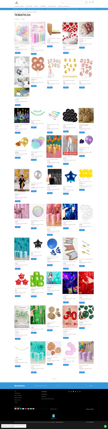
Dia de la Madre (29, 6)
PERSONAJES (29, 12)
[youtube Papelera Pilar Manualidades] (73, 391)
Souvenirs (36, 6)
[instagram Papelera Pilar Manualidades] (69, 391)
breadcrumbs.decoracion (21, 12)
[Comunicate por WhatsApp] (105, 426)
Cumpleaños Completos (19, 6)
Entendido (12, 426)
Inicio (15, 12)
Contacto (16, 402)
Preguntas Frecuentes (18, 397)
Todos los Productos (18, 395)
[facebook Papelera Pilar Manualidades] (71, 391)
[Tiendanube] (90, 422)
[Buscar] (86, 2)
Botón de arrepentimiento (59, 422)
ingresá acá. (53, 422)
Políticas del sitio (17, 399)
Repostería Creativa (52, 6)
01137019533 (43, 396)
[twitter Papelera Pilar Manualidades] (77, 391)
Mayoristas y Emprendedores (64, 6)
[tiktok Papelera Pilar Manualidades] (75, 391)
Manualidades (43, 6)
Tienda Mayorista (17, 393)
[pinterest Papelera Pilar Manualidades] (79, 391)
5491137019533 (44, 394)
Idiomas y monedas (90, 409)
